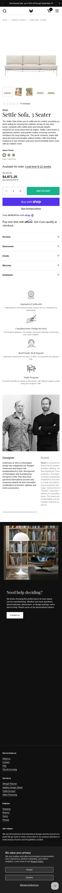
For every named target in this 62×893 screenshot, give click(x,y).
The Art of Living (9, 769)
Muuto (5, 110)
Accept (29, 870)
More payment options (31, 208)
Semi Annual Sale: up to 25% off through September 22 (31, 3)
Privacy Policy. (37, 861)
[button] (4, 11)
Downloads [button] (7, 275)
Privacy (5, 820)
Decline (29, 877)
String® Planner (9, 784)
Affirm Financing (9, 795)
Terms (5, 816)
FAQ (4, 766)
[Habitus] (31, 10)
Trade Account (8, 791)
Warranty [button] (6, 265)
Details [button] (5, 256)
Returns (6, 812)
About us (6, 758)
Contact (5, 762)
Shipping (6, 809)
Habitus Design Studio (12, 787)
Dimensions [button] (8, 246)
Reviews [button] (6, 237)
